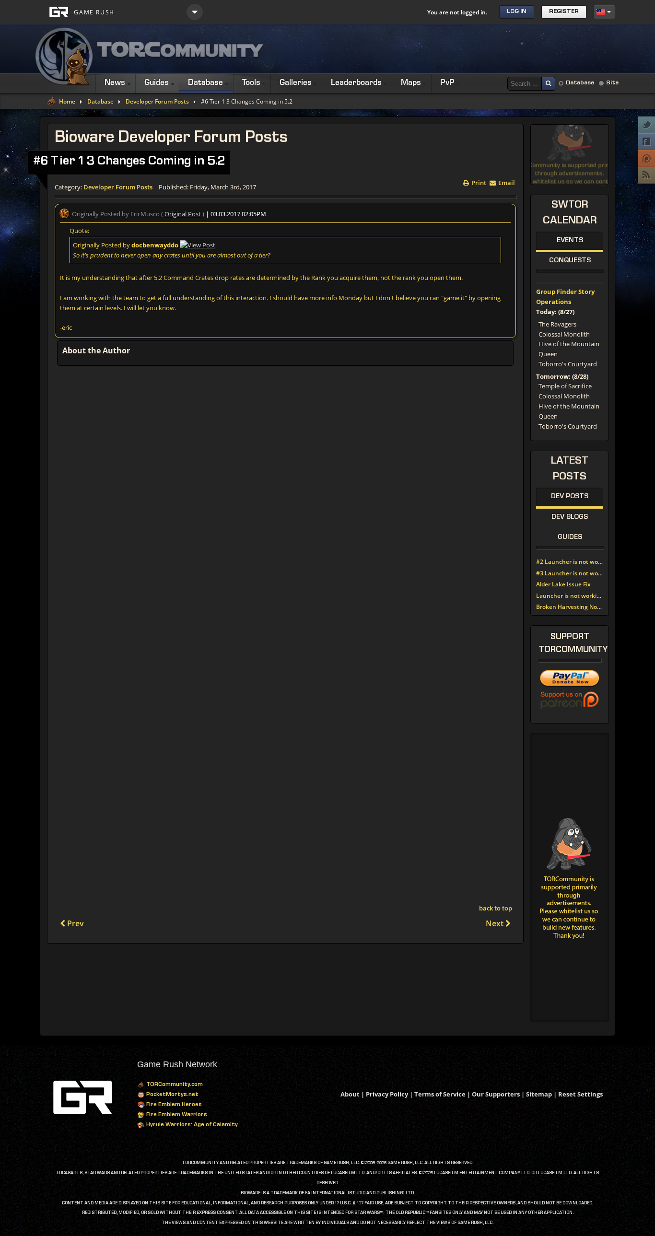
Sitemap (539, 1094)
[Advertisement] (440, 48)
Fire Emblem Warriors (176, 1115)
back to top (495, 908)
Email (506, 182)
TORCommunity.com (174, 1085)
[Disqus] (285, 498)
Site (612, 83)
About (350, 1094)
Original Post (182, 214)
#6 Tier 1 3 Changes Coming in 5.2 (129, 162)
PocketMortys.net (172, 1095)
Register (564, 12)
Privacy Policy (387, 1094)
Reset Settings (580, 1094)
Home (67, 102)
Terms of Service (440, 1094)
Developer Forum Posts (157, 102)
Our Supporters (496, 1094)
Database (580, 83)
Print (478, 182)
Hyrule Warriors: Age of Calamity (191, 1125)
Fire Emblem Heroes (173, 1105)
